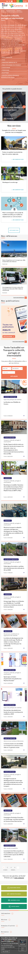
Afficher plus (14, 230)
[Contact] (17, 1)
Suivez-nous (15, 906)
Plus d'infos (6, 951)
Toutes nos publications (18, 341)
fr (23, 1)
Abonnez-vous (15, 900)
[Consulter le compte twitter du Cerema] (9, 1)
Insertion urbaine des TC (9, 62)
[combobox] (6, 368)
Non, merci (22, 949)
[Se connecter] (21, 1)
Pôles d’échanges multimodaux (11, 65)
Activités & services (10, 10)
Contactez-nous (15, 894)
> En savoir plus (19, 160)
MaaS (3, 59)
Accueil (3, 10)
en (25, 1)
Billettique (5, 72)
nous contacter (19, 878)
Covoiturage (6, 67)
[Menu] (26, 5)
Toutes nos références (18, 297)
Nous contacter (7, 57)
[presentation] (2, 107)
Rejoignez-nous (15, 887)
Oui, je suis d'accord (22, 942)
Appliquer (14, 376)
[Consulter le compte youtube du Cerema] (12, 1)
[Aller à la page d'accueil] (15, 5)
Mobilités (19, 10)
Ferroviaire (5, 70)
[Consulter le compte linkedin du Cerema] (7, 1)
